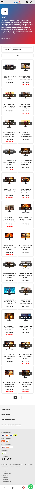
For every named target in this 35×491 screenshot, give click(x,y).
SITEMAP (5, 469)
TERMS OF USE (7, 473)
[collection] (13, 488)
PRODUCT (5, 475)
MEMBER (5, 479)
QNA (4, 471)
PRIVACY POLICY (7, 481)
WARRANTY (6, 477)
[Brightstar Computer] (17, 2)
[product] (4, 488)
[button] (31, 2)
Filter (17, 56)
